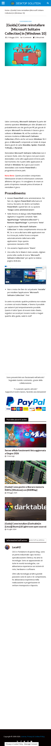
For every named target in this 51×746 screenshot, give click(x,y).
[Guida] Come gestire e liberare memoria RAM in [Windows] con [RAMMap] (24, 488)
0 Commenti (27, 37)
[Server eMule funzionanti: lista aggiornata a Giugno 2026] (25, 435)
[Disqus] (25, 625)
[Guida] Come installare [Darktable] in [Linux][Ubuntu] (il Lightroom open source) (25, 525)
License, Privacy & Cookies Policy (33, 736)
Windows (28, 21)
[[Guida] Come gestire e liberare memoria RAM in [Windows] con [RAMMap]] (25, 472)
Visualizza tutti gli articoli (35, 540)
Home (7, 10)
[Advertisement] (25, 94)
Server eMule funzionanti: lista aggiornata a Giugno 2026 (25, 452)
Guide (21, 21)
